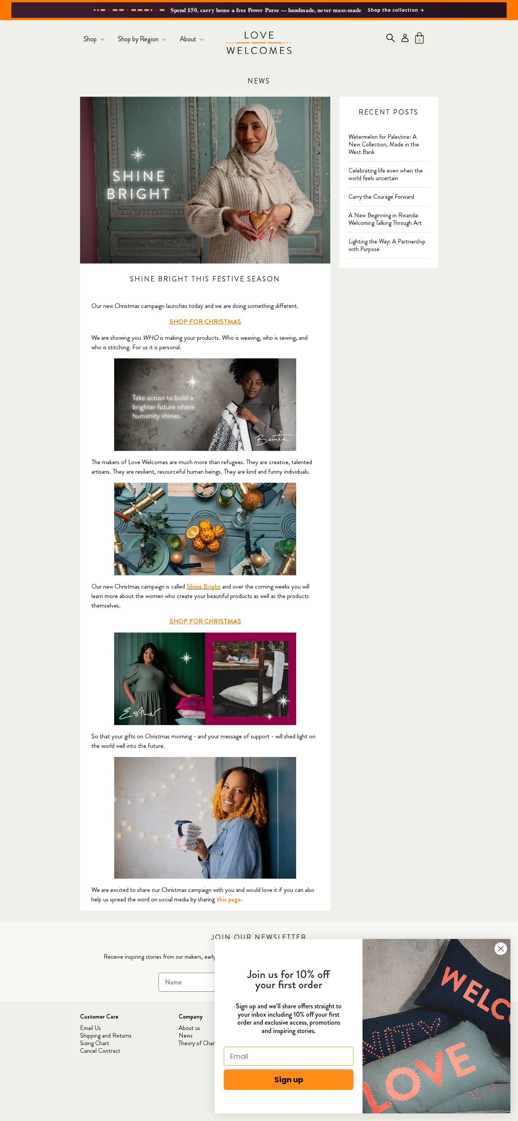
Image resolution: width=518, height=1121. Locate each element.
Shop (91, 39)
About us (189, 1028)
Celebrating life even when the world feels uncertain (385, 174)
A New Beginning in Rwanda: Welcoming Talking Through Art (385, 219)
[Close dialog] (500, 948)
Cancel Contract (100, 1050)
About (189, 39)
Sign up (288, 1079)
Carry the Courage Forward (381, 196)
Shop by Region (139, 39)
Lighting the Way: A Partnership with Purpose (386, 245)
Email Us (90, 1028)
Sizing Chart (94, 1043)
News (259, 81)
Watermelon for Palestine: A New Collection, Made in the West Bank (383, 144)
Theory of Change (200, 1043)
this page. (229, 899)
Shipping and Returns (106, 1035)
